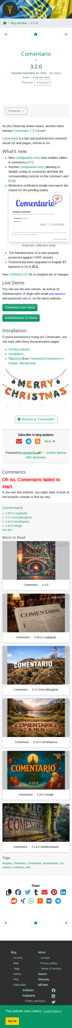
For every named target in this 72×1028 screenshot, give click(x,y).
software (18, 867)
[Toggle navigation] (64, 9)
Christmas (19, 863)
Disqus (13, 363)
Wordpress (26, 363)
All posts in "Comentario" (38, 419)
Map (16, 963)
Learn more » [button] (53, 1011)
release (7, 867)
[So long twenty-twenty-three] (6, 34)
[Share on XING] (23, 901)
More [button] (48, 441)
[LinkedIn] (53, 996)
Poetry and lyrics (35, 1001)
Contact (45, 957)
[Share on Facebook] (18, 892)
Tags (16, 968)
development (50, 863)
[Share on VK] (49, 901)
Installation (15, 354)
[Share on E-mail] (44, 892)
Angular (7, 863)
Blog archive (18, 23)
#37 (29, 162)
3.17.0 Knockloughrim (18, 517)
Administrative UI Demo (21, 318)
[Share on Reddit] (14, 901)
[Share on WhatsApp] (31, 901)
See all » (7, 529)
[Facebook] (53, 990)
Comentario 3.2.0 (25, 130)
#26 (12, 181)
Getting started (18, 349)
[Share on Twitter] (27, 892)
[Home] (10, 9)
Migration (14, 358)
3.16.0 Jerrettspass (17, 521)
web (27, 867)
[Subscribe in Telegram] (28, 441)
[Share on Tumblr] (36, 892)
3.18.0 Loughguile (16, 513)
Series (17, 974)
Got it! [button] (12, 1021)
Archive (18, 957)
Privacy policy (49, 963)
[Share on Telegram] (58, 901)
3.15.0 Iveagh (13, 525)
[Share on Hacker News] (40, 901)
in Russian (42, 82)
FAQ (16, 979)
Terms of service (51, 968)
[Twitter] (53, 1002)
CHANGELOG (18, 274)
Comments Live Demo (20, 307)
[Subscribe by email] (19, 441)
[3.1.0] (65, 34)
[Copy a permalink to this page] (8, 892)
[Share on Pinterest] (54, 892)
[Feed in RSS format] (37, 441)
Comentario (36, 54)
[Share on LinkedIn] (63, 892)
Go (62, 863)
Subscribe (19, 984)
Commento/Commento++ (47, 358)
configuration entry (28, 157)
